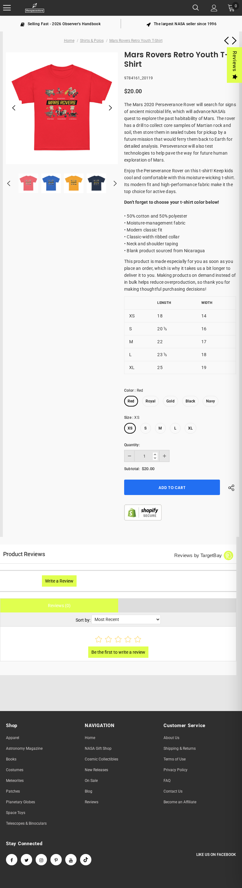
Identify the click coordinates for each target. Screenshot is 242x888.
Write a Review (59, 580)
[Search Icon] (196, 8)
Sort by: (83, 620)
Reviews (235, 61)
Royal (150, 401)
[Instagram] (41, 859)
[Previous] (14, 108)
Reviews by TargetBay (198, 555)
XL (190, 428)
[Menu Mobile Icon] (7, 8)
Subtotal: (132, 469)
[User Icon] (214, 8)
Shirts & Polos (92, 40)
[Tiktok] (85, 859)
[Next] (110, 108)
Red (131, 401)
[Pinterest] (56, 859)
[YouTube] (71, 859)
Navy (210, 401)
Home (69, 40)
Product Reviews (24, 554)
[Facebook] (11, 859)
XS (130, 428)
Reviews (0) (59, 605)
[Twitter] (26, 859)
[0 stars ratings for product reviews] (118, 639)
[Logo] (34, 8)
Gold (170, 401)
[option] (60, 23)
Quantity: (132, 445)
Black (190, 401)
